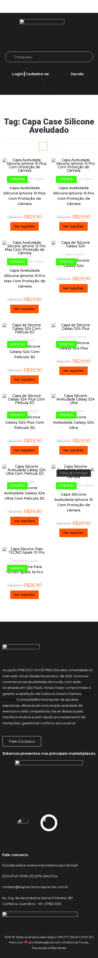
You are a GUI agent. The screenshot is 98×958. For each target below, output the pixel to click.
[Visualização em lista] (54, 146)
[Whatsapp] (86, 6)
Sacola (77, 73)
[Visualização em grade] (43, 146)
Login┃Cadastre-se (30, 73)
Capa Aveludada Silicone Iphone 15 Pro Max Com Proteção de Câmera (24, 278)
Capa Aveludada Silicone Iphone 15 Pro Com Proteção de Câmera (73, 196)
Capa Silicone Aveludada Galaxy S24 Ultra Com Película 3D (24, 493)
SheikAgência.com (47, 942)
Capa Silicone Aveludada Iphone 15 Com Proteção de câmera (73, 502)
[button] (49, 86)
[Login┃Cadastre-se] (30, 68)
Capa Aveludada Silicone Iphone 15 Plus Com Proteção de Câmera (24, 196)
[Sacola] (77, 68)
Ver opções (24, 226)
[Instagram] (69, 6)
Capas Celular (73, 254)
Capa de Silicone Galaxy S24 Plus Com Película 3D (24, 422)
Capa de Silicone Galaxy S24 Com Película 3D (24, 351)
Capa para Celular (73, 337)
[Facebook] (78, 6)
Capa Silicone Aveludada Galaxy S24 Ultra (73, 422)
